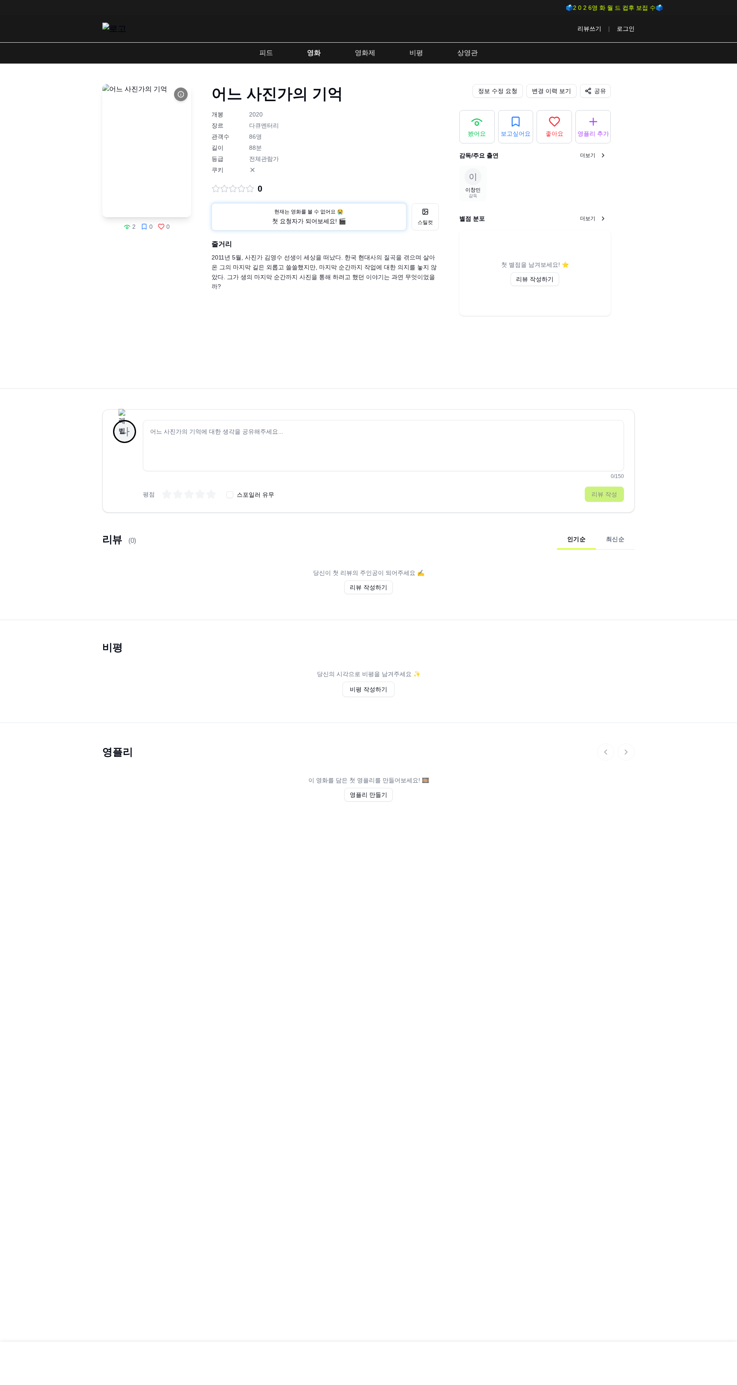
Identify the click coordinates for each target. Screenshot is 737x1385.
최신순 (615, 539)
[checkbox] (229, 494)
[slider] (189, 494)
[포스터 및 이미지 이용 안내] (181, 94)
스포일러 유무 (255, 495)
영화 (314, 52)
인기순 (576, 539)
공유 (600, 90)
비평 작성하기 (368, 689)
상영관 (467, 52)
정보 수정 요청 (497, 90)
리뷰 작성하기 (535, 279)
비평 (416, 52)
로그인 (626, 28)
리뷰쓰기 (589, 28)
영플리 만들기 (368, 794)
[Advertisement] (368, 362)
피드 (266, 52)
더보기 (587, 155)
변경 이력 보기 (551, 90)
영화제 (365, 52)
